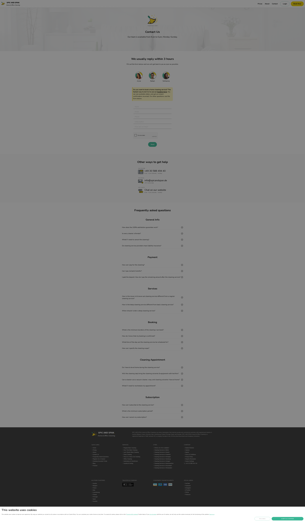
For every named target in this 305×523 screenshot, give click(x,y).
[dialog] (152, 515)
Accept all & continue (132, 514)
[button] (262, 519)
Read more (211, 514)
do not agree (153, 514)
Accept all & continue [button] (287, 518)
